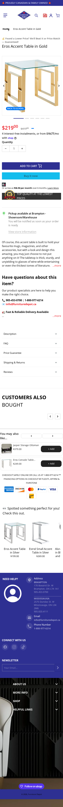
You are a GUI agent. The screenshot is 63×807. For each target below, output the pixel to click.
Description (10, 333)
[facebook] (5, 647)
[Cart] (57, 15)
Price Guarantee (12, 352)
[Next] (52, 436)
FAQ (6, 343)
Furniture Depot (35, 794)
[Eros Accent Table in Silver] (15, 533)
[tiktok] (23, 647)
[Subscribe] (57, 667)
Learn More (53, 187)
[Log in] (50, 15)
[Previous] (31, 436)
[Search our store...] (36, 15)
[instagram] (14, 647)
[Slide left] (4, 85)
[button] (5, 15)
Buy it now (31, 176)
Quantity (7, 142)
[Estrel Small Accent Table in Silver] (40, 533)
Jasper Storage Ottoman (26, 445)
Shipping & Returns (14, 362)
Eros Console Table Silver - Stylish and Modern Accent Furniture (23, 459)
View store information (22, 232)
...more (56, 265)
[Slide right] (59, 85)
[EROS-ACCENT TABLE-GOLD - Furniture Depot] (18, 118)
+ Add (51, 448)
